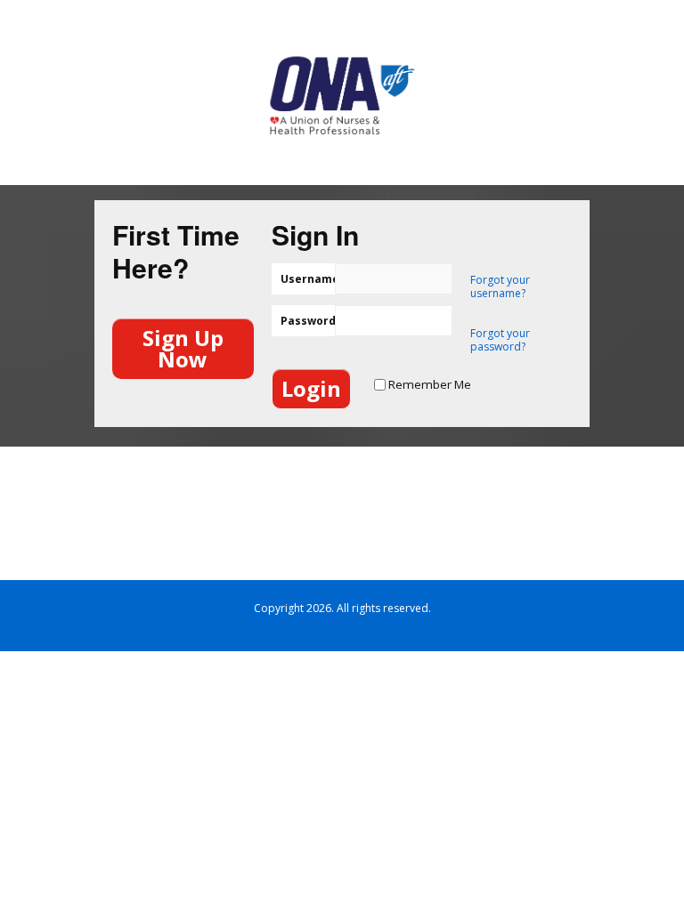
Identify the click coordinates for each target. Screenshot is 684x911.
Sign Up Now (183, 348)
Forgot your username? (500, 286)
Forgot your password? (500, 340)
